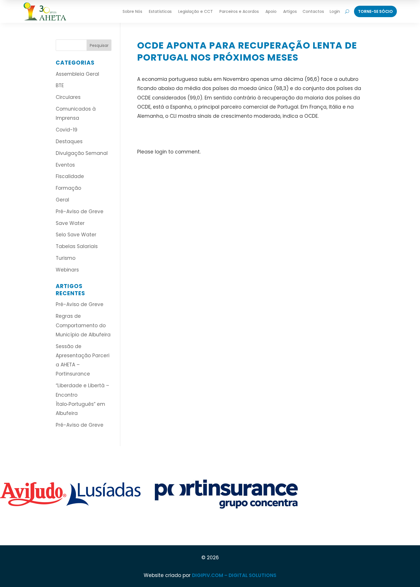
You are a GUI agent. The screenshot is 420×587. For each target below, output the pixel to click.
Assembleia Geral (77, 74)
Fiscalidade (70, 176)
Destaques (69, 141)
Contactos (313, 11)
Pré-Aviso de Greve (79, 211)
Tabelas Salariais (77, 246)
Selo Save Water (76, 234)
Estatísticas (160, 11)
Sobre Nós (132, 11)
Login (335, 11)
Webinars (67, 269)
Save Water (70, 223)
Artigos (290, 11)
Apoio (271, 11)
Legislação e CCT (195, 11)
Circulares (68, 97)
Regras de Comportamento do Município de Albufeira (83, 325)
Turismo (65, 258)
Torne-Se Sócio (375, 11)
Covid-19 (66, 129)
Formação (68, 188)
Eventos (65, 164)
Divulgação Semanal (82, 153)
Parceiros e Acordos (239, 11)
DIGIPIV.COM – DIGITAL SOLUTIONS (234, 575)
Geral (62, 199)
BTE (60, 85)
